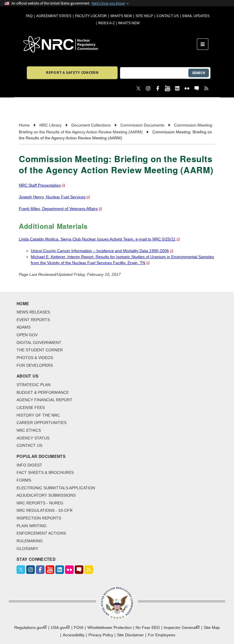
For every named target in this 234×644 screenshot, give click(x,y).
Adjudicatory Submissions (46, 495)
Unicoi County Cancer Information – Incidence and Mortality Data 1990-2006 (100, 250)
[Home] (110, 44)
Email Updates (195, 16)
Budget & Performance (43, 392)
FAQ (29, 16)
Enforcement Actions (41, 533)
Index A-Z (106, 23)
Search (198, 72)
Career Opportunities (41, 422)
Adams (24, 327)
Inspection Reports (39, 518)
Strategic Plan (34, 384)
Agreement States (53, 16)
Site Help (144, 16)
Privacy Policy (100, 635)
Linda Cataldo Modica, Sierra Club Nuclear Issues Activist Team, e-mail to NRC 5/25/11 (97, 239)
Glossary (27, 548)
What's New (121, 16)
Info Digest (29, 465)
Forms (24, 480)
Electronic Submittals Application (56, 488)
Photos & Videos (35, 357)
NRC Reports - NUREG (40, 503)
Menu (204, 44)
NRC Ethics (29, 430)
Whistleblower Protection (109, 627)
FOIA (78, 627)
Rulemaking (30, 541)
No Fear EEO (148, 627)
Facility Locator (91, 16)
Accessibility (73, 635)
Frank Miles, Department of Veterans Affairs (58, 208)
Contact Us (168, 16)
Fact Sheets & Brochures (45, 472)
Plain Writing (32, 525)
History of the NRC (38, 415)
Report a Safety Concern (72, 72)
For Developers (35, 365)
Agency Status (33, 438)
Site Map (212, 627)
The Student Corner (40, 350)
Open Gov (27, 335)
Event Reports (33, 319)
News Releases (33, 312)
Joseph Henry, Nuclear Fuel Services (52, 197)
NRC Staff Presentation (40, 185)
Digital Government (39, 342)
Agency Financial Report (44, 400)
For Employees (161, 635)
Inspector (180, 627)
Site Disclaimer (130, 635)
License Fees (31, 407)
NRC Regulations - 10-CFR (44, 510)
